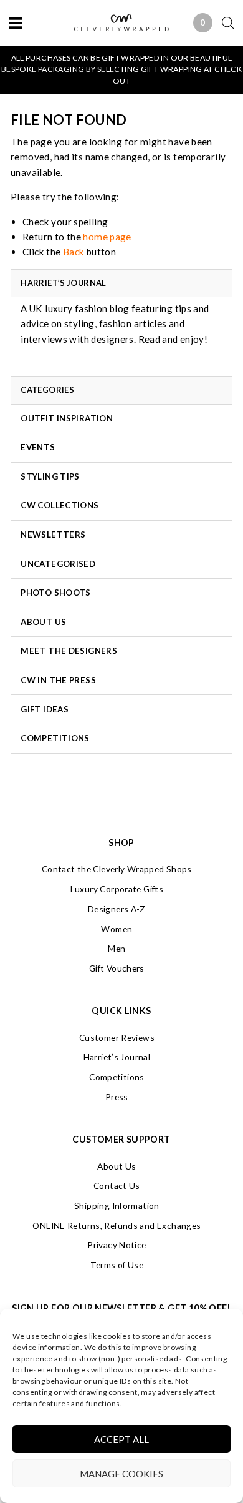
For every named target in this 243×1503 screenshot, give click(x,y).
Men (116, 948)
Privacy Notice (116, 1244)
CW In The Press (58, 680)
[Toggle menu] (15, 22)
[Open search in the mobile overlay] (223, 23)
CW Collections (59, 505)
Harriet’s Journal (116, 1057)
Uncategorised (58, 564)
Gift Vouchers (117, 968)
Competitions (55, 738)
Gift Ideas (45, 709)
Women (116, 929)
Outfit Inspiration (67, 418)
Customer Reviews (117, 1037)
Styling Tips (50, 476)
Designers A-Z (117, 909)
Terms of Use (117, 1264)
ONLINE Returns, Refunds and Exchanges (116, 1225)
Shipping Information (117, 1205)
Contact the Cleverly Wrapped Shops (117, 869)
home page (107, 236)
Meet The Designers (69, 651)
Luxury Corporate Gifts (116, 889)
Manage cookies (121, 1473)
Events (38, 447)
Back (74, 251)
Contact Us (116, 1185)
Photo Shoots (56, 593)
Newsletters (53, 535)
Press (116, 1097)
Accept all (121, 1439)
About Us (43, 622)
